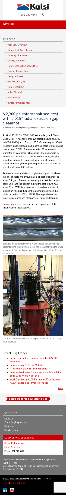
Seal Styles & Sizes (16, 60)
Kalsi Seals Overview (17, 44)
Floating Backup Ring (17, 71)
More (60, 388)
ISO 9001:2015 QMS (16, 81)
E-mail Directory (12, 447)
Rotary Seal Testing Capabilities (22, 65)
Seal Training (13, 97)
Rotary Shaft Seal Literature (20, 50)
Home (6, 483)
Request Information (14, 443)
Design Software (15, 76)
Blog (22, 483)
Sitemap (14, 483)
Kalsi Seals (9, 426)
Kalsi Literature (11, 430)
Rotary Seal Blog (15, 86)
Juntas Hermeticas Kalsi (18, 102)
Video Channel (14, 92)
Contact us (8, 204)
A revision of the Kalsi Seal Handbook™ (30, 368)
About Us (8, 418)
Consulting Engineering (15, 422)
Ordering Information (17, 55)
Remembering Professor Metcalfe (27, 365)
